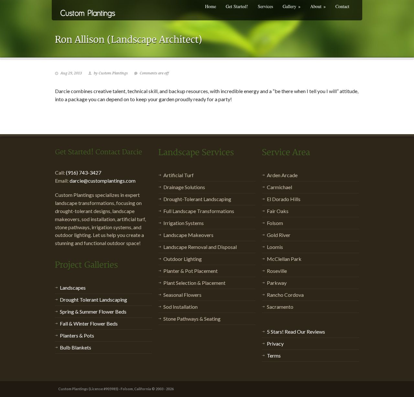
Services (265, 6)
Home (210, 6)
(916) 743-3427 (83, 172)
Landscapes (73, 287)
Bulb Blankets (75, 347)
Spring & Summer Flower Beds (93, 311)
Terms (274, 355)
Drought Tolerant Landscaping (93, 299)
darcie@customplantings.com (103, 180)
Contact (342, 6)
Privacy (275, 343)
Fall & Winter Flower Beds (89, 323)
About (318, 6)
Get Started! (237, 6)
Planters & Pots (77, 335)
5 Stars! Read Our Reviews (296, 331)
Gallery (291, 6)
